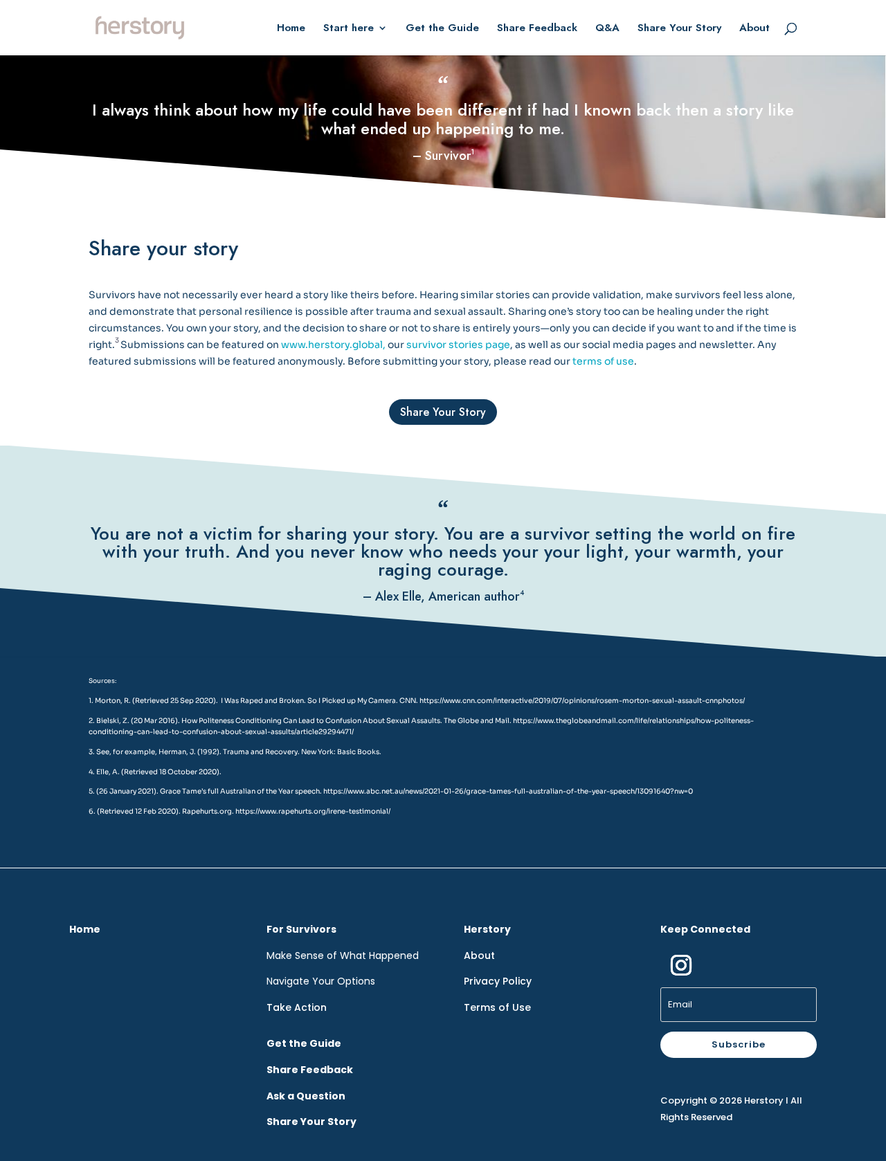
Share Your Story (679, 29)
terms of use (602, 361)
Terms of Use (497, 1007)
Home (291, 29)
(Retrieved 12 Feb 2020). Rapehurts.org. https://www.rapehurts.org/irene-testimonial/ (243, 811)
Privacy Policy (498, 981)
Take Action (296, 1007)
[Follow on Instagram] (681, 965)
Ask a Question (305, 1096)
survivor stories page (458, 344)
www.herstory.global (332, 344)
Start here (348, 29)
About (754, 29)
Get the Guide (442, 29)
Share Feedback (537, 29)
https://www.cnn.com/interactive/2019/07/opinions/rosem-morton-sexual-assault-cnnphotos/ (582, 700)
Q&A (607, 29)
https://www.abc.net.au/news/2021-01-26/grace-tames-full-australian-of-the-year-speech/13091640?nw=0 (508, 791)
